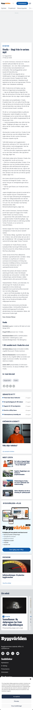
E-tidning (4, 666)
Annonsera (4, 672)
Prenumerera (5, 669)
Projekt (16, 380)
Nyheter (3, 8)
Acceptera (16, 696)
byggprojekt (7, 380)
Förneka (16, 701)
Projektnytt (11, 8)
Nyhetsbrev (5, 662)
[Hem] (6, 3)
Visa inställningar (16, 706)
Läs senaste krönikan (8, 451)
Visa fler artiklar (7, 583)
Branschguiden (22, 8)
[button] (30, 679)
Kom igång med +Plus (16, 550)
